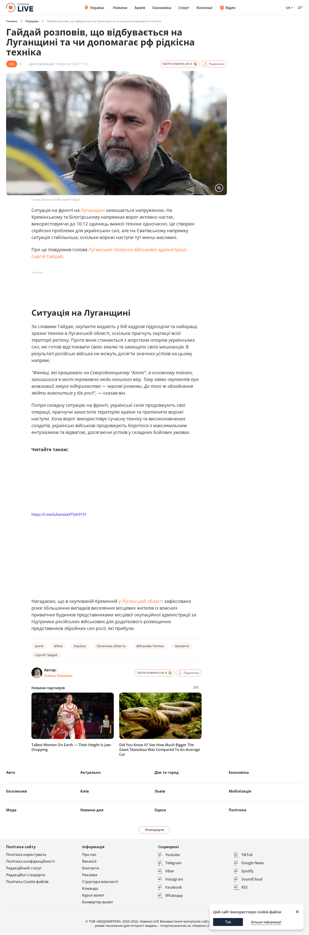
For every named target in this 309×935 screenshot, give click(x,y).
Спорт (183, 7)
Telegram (173, 862)
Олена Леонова (58, 675)
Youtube (172, 854)
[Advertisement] (113, 286)
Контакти (90, 868)
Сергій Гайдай (46, 655)
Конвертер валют (97, 901)
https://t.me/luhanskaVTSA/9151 (59, 514)
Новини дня (91, 809)
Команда (90, 888)
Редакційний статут (24, 868)
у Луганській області (141, 601)
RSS (244, 887)
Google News (252, 862)
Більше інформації (266, 922)
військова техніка (150, 646)
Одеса (160, 809)
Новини (120, 7)
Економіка (161, 7)
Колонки (204, 7)
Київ (84, 791)
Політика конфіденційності (30, 861)
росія (39, 646)
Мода (11, 809)
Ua (288, 7)
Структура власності (100, 881)
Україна (97, 7)
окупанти (182, 646)
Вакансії (89, 861)
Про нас (89, 854)
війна (58, 646)
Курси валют (93, 895)
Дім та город (166, 772)
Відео (230, 7)
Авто (10, 772)
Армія (140, 7)
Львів (159, 791)
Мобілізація (240, 791)
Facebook (173, 887)
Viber (169, 871)
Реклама (89, 874)
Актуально (90, 772)
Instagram (174, 879)
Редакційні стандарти (25, 874)
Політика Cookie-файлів (27, 881)
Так (228, 921)
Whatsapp (174, 895)
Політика (237, 809)
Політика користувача (26, 854)
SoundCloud (251, 879)
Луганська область (111, 646)
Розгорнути (154, 830)
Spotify (247, 871)
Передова (31, 21)
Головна (11, 21)
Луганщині (93, 210)
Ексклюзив (16, 791)
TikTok (247, 854)
